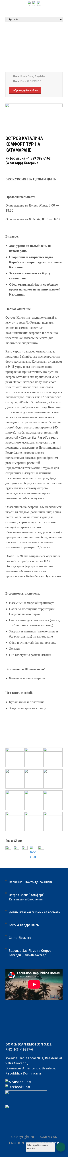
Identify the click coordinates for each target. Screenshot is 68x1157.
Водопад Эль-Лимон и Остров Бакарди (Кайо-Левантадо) (30, 952)
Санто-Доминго (20, 938)
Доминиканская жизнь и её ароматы (35, 912)
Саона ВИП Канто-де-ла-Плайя (31, 882)
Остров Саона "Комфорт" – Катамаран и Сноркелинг (28, 897)
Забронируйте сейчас (25, 90)
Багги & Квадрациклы (24, 925)
